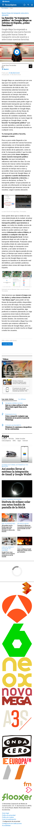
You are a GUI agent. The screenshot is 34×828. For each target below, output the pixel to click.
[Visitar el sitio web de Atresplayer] (17, 792)
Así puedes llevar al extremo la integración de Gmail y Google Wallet (16, 471)
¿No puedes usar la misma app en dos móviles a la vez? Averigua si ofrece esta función (8, 528)
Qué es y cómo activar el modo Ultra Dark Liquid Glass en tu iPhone (16, 407)
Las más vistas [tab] (8, 399)
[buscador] (28, 5)
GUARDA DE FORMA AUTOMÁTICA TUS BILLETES (15, 465)
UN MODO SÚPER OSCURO (14, 403)
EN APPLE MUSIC (23, 523)
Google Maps (7, 344)
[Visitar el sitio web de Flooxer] (17, 800)
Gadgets (4, 438)
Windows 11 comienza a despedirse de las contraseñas (18, 428)
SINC (14, 440)
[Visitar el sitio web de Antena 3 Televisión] (17, 622)
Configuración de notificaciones (12, 823)
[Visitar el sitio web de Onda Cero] (17, 757)
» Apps (11, 8)
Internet (25, 440)
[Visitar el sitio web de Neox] (17, 687)
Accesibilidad (6, 825)
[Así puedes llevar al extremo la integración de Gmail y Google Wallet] (17, 454)
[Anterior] (16, 1)
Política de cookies (8, 817)
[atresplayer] (25, 5)
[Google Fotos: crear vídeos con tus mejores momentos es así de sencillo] (9, 541)
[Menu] (32, 5)
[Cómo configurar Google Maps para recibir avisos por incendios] (24, 541)
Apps (5, 436)
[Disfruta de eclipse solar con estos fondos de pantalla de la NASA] (17, 489)
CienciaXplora (6, 440)
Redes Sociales (20, 438)
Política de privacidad (8, 815)
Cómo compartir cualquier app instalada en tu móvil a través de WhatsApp (17, 418)
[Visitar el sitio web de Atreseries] (17, 734)
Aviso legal (5, 813)
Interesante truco (10, 414)
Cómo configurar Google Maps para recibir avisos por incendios (24, 550)
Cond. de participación (9, 819)
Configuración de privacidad (11, 821)
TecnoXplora (4, 8)
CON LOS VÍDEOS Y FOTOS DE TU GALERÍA (8, 548)
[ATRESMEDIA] (17, 594)
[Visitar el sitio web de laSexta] (17, 656)
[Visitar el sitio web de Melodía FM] (17, 785)
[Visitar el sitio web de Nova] (17, 695)
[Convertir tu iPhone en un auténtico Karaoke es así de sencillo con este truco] (24, 517)
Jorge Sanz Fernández (9, 65)
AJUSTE (20, 547)
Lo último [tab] (22, 399)
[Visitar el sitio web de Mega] (17, 704)
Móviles (11, 438)
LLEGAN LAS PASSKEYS (13, 425)
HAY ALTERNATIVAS (8, 523)
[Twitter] (2, 67)
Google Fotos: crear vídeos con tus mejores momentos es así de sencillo (8, 554)
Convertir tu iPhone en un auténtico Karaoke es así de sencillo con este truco (24, 528)
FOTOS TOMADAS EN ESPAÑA (12, 499)
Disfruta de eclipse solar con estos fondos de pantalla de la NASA (16, 504)
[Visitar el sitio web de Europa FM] (17, 764)
